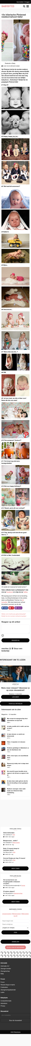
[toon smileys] (2, 635)
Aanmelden (20, 2)
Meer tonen (15, 868)
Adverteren (4, 1003)
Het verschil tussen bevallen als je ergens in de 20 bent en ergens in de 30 (18, 773)
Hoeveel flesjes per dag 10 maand (14, 858)
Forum (3, 982)
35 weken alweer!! (9, 891)
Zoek (15, 932)
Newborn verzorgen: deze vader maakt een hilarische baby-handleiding (16, 790)
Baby (13, 63)
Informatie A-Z (5, 966)
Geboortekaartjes (8, 833)
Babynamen (16, 842)
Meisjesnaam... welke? (10, 841)
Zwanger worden (6, 969)
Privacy (3, 1006)
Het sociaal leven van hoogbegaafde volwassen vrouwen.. (11, 881)
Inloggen (27, 2)
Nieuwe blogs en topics (8, 985)
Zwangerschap (18, 893)
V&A (13, 835)
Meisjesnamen (16, 914)
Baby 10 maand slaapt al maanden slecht (11, 849)
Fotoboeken (4, 987)
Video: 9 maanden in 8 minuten (16, 742)
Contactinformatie (6, 1001)
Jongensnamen (6, 914)
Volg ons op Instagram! (16, 947)
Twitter (25, 592)
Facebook (9, 592)
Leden (2, 992)
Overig (23, 885)
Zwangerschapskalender (8, 990)
